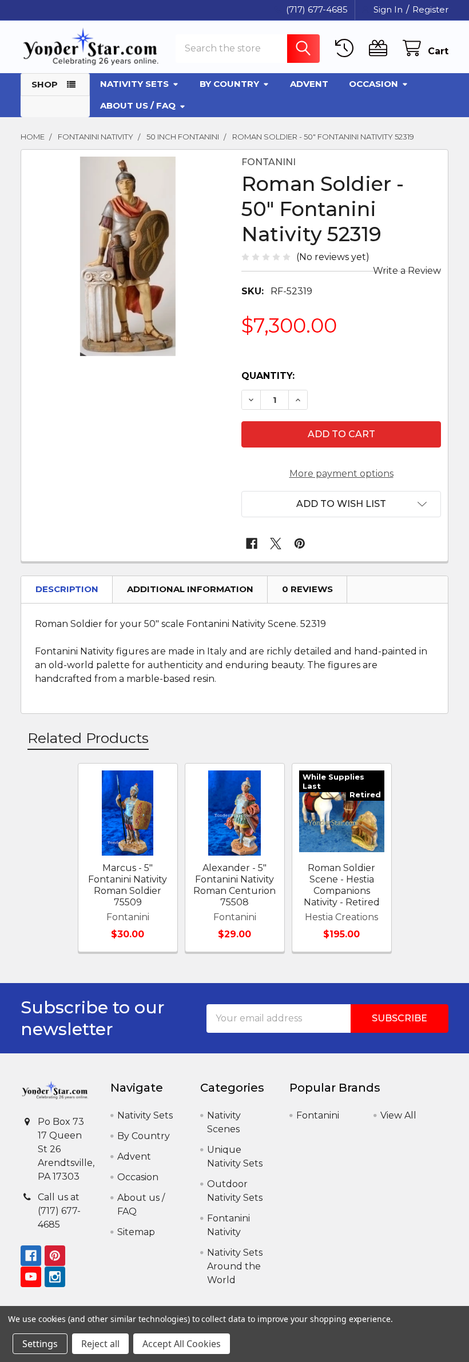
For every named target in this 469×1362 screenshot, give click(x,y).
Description (66, 589)
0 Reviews (307, 589)
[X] (275, 543)
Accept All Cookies (181, 1343)
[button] (341, 504)
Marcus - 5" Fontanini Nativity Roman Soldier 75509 (127, 885)
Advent (309, 83)
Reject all (100, 1343)
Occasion (373, 83)
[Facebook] (251, 543)
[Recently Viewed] (346, 48)
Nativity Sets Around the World (235, 1266)
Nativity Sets (134, 83)
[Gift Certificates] (380, 48)
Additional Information (190, 589)
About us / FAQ (138, 105)
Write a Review (407, 270)
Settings (40, 1343)
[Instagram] (55, 1277)
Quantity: (268, 375)
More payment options (341, 473)
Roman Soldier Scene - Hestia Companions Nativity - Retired (342, 885)
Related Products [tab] (88, 737)
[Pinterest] (299, 543)
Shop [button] (44, 84)
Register (430, 9)
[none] (128, 256)
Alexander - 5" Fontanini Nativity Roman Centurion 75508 (234, 885)
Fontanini (317, 1115)
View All (398, 1115)
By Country (229, 83)
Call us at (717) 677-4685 (59, 1211)
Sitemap (136, 1232)
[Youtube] (31, 1277)
